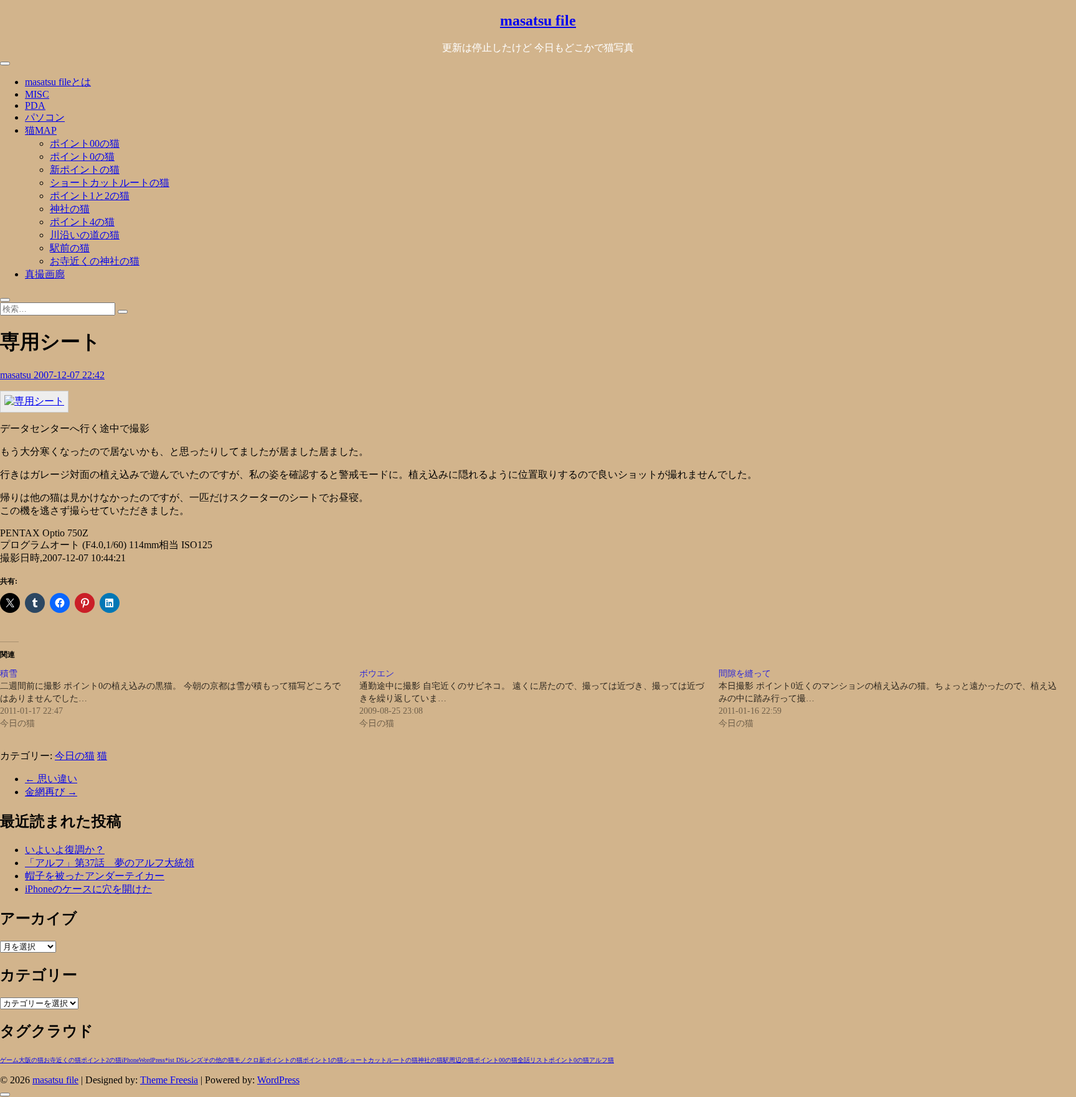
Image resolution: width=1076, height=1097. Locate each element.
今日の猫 (75, 755)
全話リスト (533, 1060)
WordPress (152, 1060)
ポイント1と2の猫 (90, 195)
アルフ (598, 1060)
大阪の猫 (31, 1060)
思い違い (51, 778)
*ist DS (174, 1060)
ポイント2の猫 (101, 1060)
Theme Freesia (169, 1080)
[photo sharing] (34, 401)
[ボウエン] (539, 699)
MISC (37, 94)
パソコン (45, 117)
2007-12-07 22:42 (69, 375)
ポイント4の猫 (82, 222)
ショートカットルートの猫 (109, 182)
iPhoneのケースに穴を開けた (88, 889)
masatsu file (538, 20)
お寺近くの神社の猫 (94, 261)
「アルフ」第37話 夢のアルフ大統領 (109, 862)
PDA (35, 105)
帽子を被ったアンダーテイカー (94, 876)
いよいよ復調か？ (65, 849)
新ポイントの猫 (85, 169)
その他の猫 (218, 1060)
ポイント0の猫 (82, 156)
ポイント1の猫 (323, 1060)
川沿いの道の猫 (85, 235)
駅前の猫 (70, 248)
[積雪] (179, 699)
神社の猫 (70, 208)
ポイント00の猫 (85, 143)
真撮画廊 (45, 274)
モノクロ (246, 1060)
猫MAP (41, 130)
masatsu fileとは (58, 82)
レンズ (193, 1060)
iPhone (130, 1060)
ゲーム (9, 1060)
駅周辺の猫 (458, 1060)
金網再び (51, 792)
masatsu (17, 375)
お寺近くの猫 (62, 1060)
